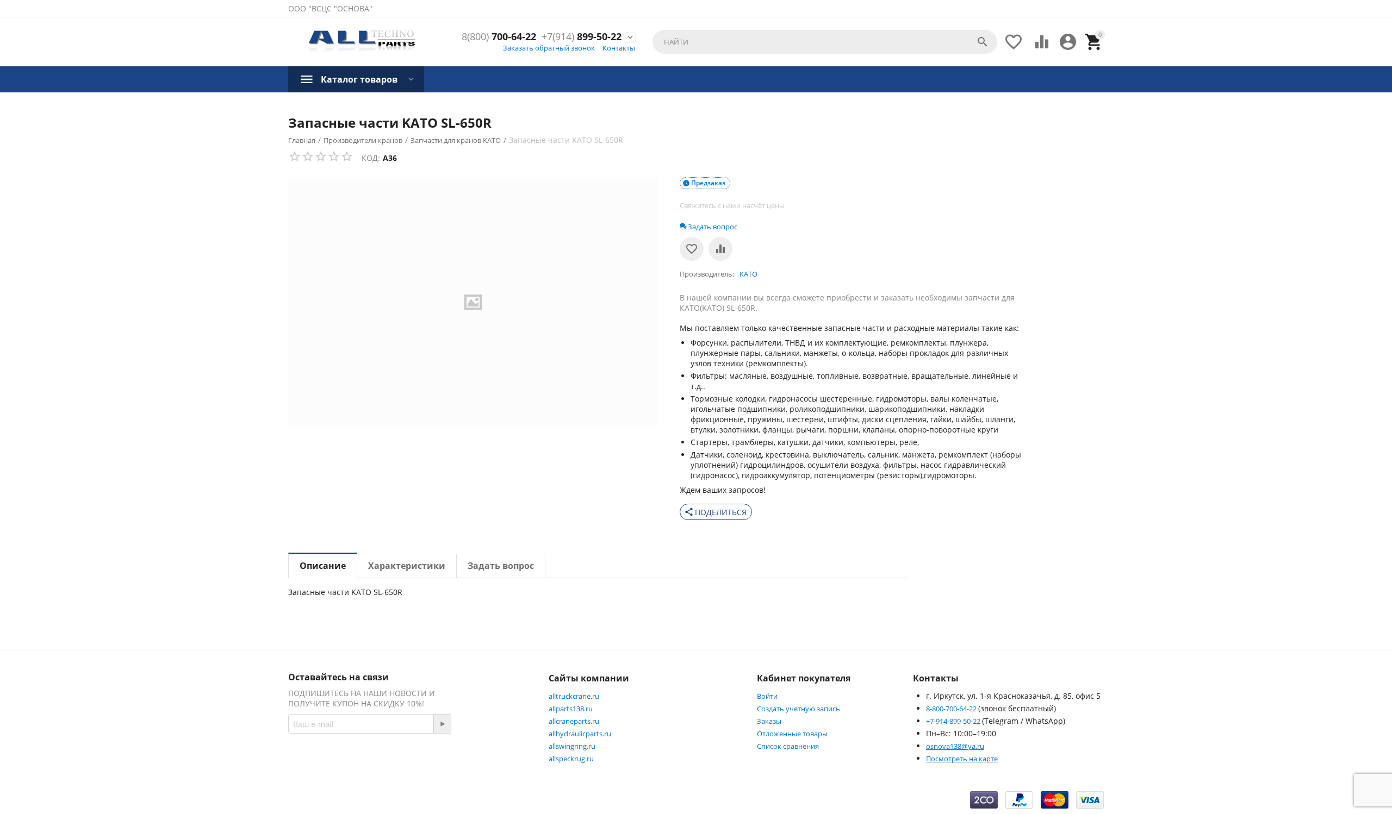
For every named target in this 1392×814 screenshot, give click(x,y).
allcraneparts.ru (574, 721)
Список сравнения (788, 746)
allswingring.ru (572, 746)
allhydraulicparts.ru (580, 733)
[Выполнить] (442, 724)
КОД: (371, 158)
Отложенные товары (792, 733)
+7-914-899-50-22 (954, 721)
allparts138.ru (571, 708)
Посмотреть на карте (962, 758)
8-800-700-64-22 (952, 708)
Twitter (498, 762)
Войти (767, 696)
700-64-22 (499, 37)
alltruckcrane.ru (574, 696)
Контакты (618, 48)
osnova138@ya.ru (955, 746)
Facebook (443, 762)
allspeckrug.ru (571, 758)
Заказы (769, 721)
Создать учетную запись (798, 708)
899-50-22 (582, 37)
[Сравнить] (720, 249)
